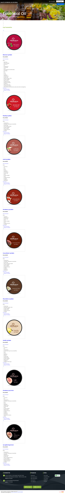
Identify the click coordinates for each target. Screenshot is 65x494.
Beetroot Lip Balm (7, 54)
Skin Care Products (34, 478)
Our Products (45, 4)
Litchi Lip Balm (6, 159)
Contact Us (51, 4)
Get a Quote (60, 4)
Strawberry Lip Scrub (8, 390)
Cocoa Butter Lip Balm (8, 253)
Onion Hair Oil (33, 480)
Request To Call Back (7, 90)
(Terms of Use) (20, 491)
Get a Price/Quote (6, 89)
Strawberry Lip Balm (8, 209)
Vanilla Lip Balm (7, 340)
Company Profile (38, 4)
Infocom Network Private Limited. (17, 492)
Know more (4, 131)
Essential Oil (33, 475)
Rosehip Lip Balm (7, 115)
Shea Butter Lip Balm (8, 299)
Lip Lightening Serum (8, 445)
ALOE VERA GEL (33, 481)
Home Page (31, 4)
